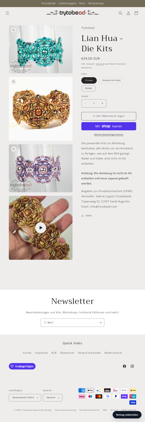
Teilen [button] (88, 215)
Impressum (41, 353)
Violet (88, 88)
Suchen (27, 353)
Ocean (89, 80)
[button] (7, 13)
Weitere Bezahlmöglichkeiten (108, 135)
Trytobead (27, 410)
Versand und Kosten (89, 353)
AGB (53, 353)
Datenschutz (67, 353)
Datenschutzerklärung (65, 410)
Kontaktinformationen (90, 410)
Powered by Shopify (42, 410)
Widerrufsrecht (113, 353)
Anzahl (84, 96)
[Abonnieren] (100, 322)
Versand (100, 64)
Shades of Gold (113, 81)
